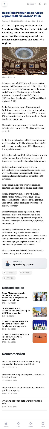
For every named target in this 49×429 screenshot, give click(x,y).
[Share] (45, 4)
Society (5, 21)
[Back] (4, 4)
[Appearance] (39, 4)
